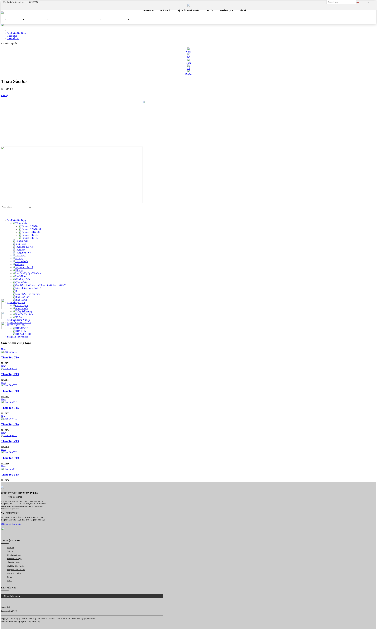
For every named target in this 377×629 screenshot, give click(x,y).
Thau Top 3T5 (10, 407)
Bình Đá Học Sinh (24, 314)
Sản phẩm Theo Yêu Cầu (116, 22)
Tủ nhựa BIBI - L (29, 235)
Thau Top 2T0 (10, 357)
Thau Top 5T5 (10, 474)
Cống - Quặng (22, 282)
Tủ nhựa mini (21, 241)
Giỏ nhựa (19, 264)
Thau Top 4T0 (10, 424)
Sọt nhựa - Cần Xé (24, 267)
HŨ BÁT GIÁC (23, 334)
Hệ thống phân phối (188, 10)
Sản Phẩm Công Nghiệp (88, 22)
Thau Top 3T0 (10, 390)
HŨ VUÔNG (21, 328)
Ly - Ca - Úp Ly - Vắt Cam (28, 273)
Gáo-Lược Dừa (22, 279)
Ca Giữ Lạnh (21, 305)
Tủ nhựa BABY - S (30, 232)
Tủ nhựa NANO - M (31, 229)
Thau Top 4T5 (10, 441)
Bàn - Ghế (20, 244)
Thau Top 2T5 (10, 374)
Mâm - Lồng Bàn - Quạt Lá (28, 288)
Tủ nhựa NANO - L (30, 226)
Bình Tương (21, 300)
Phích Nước (21, 276)
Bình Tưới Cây (22, 297)
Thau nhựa (20, 255)
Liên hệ (242, 10)
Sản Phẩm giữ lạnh (62, 22)
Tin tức (209, 10)
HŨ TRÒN (20, 331)
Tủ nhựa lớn (21, 223)
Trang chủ (148, 10)
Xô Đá (18, 317)
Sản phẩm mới (16, 22)
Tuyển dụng (226, 10)
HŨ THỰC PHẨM (140, 22)
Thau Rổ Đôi (21, 261)
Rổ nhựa (19, 258)
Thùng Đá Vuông (23, 311)
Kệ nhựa (19, 270)
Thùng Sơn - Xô (23, 252)
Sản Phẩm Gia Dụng (37, 22)
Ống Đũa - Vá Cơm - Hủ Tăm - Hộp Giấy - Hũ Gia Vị (41, 285)
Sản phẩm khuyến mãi (17, 336)
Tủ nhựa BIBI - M (29, 238)
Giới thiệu (165, 10)
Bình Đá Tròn (21, 308)
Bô (16, 291)
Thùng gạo (20, 249)
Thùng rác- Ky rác (24, 246)
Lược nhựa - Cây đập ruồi (27, 294)
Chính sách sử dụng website (11, 524)
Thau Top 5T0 (10, 457)
